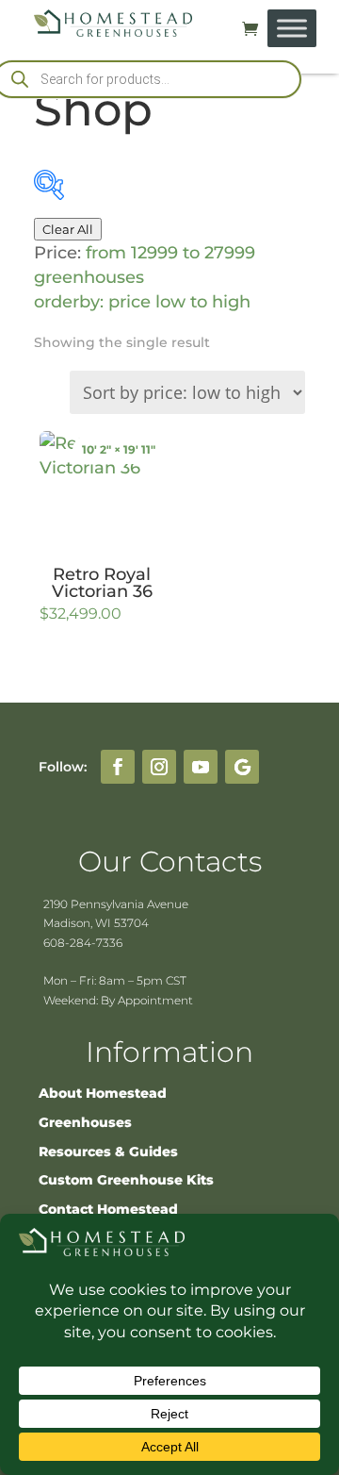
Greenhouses (85, 1122)
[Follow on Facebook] (118, 767)
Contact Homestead (108, 1209)
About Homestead (103, 1093)
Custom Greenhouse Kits (126, 1179)
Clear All (67, 229)
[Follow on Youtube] (201, 767)
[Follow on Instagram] (159, 767)
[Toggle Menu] (292, 28)
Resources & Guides (108, 1151)
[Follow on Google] (242, 767)
